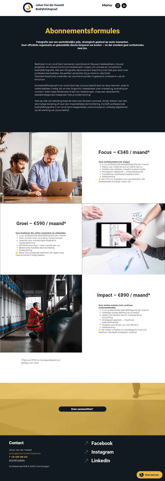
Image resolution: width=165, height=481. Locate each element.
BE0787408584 (17, 460)
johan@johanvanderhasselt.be (25, 453)
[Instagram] (117, 5)
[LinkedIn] (124, 5)
